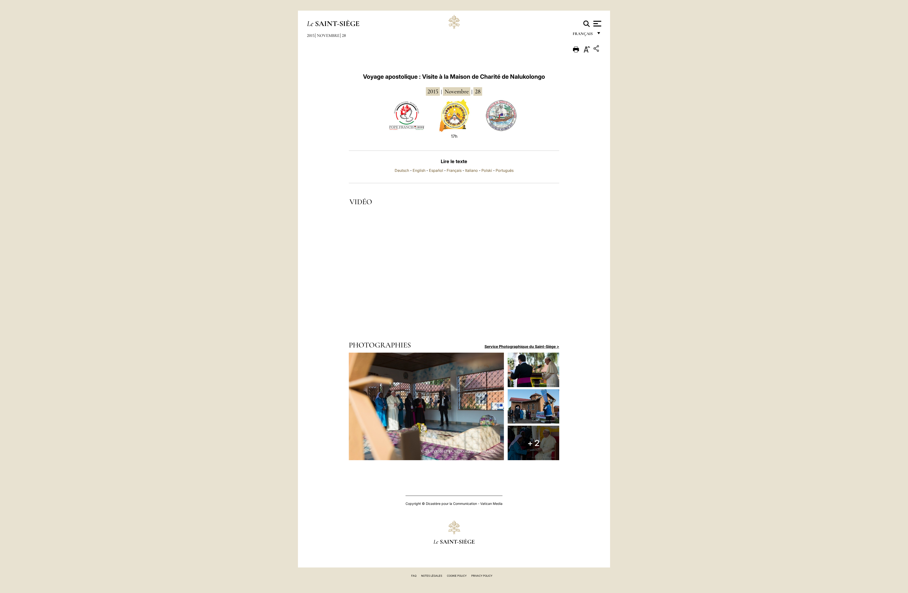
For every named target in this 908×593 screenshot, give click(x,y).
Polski (486, 170)
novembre (457, 91)
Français (454, 170)
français (583, 35)
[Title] (597, 49)
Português (505, 170)
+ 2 (533, 443)
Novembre (328, 35)
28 (344, 35)
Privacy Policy (481, 575)
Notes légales (431, 575)
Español (436, 170)
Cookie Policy (457, 575)
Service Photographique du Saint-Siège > (522, 346)
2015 (310, 35)
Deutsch (402, 170)
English (419, 170)
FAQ (413, 575)
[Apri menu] (596, 24)
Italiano (471, 170)
